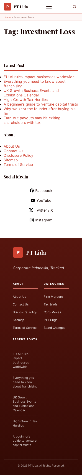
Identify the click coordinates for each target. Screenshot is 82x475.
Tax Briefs (51, 304)
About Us (12, 146)
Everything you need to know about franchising (25, 382)
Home (7, 17)
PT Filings (50, 320)
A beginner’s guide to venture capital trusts (41, 104)
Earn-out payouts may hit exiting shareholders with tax (32, 120)
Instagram (43, 220)
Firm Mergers (53, 296)
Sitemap (11, 160)
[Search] (74, 7)
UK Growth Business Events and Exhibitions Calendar (31, 92)
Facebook (43, 190)
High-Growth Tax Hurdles (26, 99)
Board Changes (54, 327)
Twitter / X (44, 210)
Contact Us (13, 151)
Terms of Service (18, 164)
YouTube (43, 200)
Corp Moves (52, 312)
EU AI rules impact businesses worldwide (39, 76)
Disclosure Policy (18, 155)
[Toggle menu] (49, 7)
